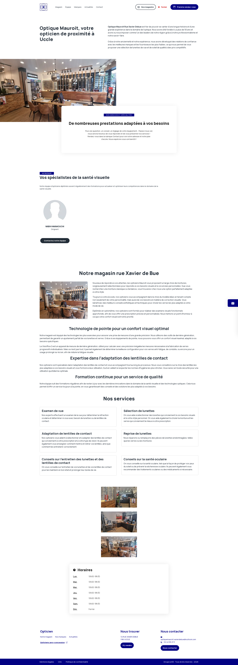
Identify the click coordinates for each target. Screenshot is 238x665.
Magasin (58, 7)
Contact (99, 7)
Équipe (68, 7)
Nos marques (60, 637)
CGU (60, 662)
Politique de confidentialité (77, 662)
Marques (77, 7)
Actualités (89, 7)
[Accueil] (43, 7)
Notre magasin (46, 637)
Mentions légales (47, 662)
